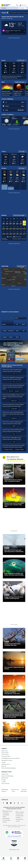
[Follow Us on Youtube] (11, 803)
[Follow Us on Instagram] (7, 803)
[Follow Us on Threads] (18, 803)
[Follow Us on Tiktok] (14, 803)
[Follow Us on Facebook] (3, 803)
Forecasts (21, 8)
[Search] (17, 5)
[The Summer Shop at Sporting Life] (23, 335)
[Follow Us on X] (22, 803)
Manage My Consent (6, 760)
